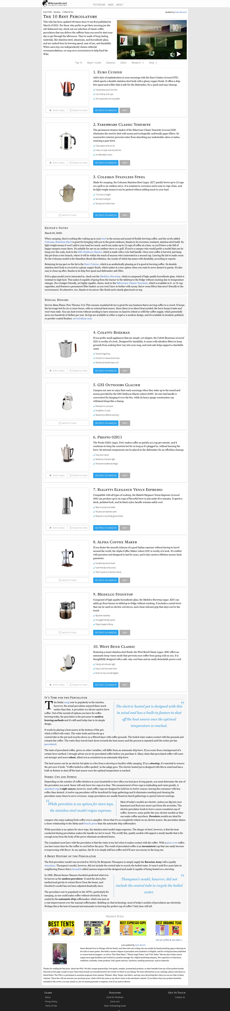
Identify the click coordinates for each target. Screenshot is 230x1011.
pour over (172, 842)
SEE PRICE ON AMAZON (106, 110)
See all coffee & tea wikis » (169, 939)
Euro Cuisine (91, 264)
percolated (50, 744)
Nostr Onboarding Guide (115, 1005)
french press (90, 823)
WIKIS (111, 4)
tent (103, 238)
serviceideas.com (82, 318)
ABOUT (119, 4)
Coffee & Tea (67, 12)
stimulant (49, 865)
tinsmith (76, 869)
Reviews (57, 12)
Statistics (110, 62)
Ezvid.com (115, 1001)
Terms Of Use (51, 1005)
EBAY (125, 110)
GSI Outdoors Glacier (90, 252)
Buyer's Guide (94, 62)
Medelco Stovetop (110, 276)
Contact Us (180, 997)
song (66, 702)
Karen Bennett (140, 945)
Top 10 (78, 62)
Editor (123, 62)
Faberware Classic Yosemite (132, 283)
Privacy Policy (51, 1001)
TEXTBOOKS (99, 4)
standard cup (51, 788)
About (48, 997)
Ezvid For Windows (115, 997)
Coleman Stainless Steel (58, 242)
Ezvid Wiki (47, 12)
